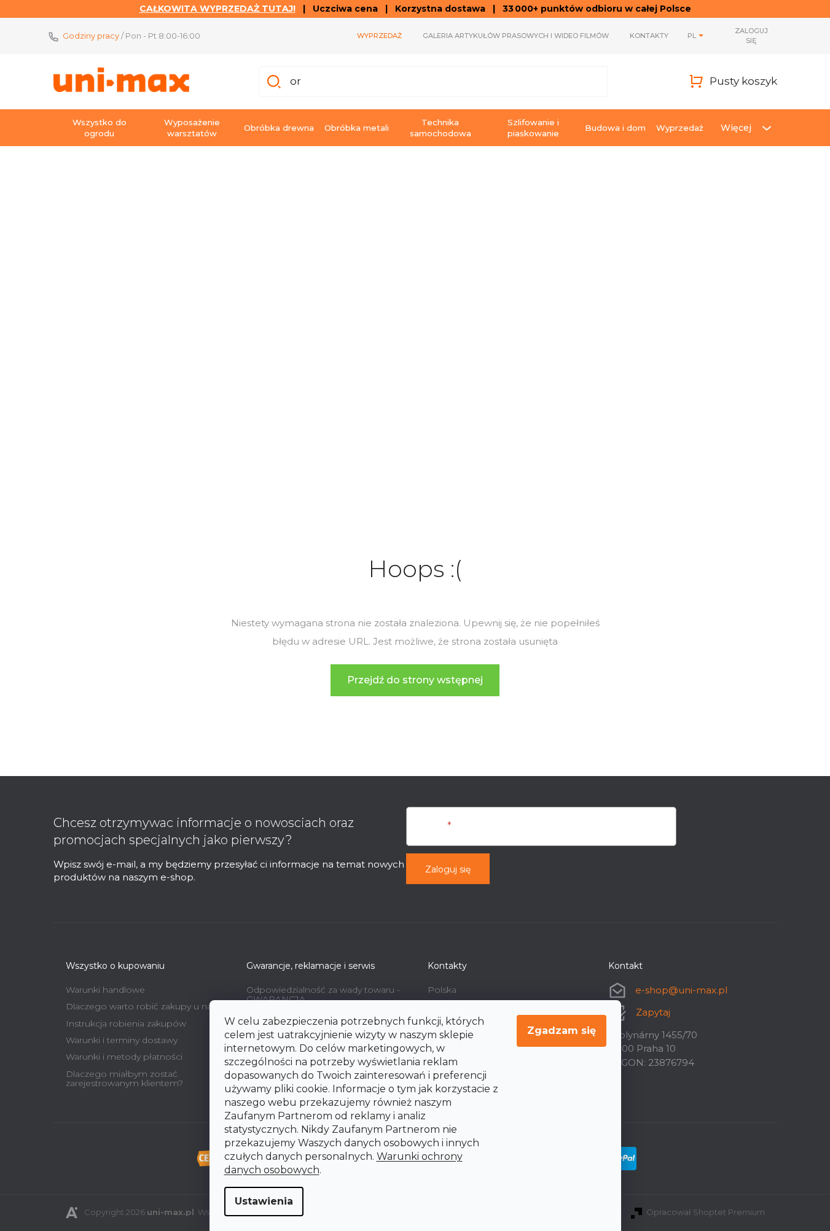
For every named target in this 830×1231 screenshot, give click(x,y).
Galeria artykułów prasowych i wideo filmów (516, 35)
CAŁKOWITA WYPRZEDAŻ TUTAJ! (217, 8)
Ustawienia (264, 1201)
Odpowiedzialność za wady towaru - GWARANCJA (323, 994)
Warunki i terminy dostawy (122, 1040)
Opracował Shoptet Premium (705, 1212)
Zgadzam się (561, 1030)
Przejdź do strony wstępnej (415, 680)
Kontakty (649, 35)
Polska (442, 989)
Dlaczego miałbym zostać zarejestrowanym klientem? (124, 1078)
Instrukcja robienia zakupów (126, 1023)
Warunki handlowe (105, 989)
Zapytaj (653, 1012)
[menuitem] (99, 127)
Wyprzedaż (379, 35)
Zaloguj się (448, 869)
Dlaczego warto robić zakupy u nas (141, 1006)
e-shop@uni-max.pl (681, 990)
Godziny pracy (91, 36)
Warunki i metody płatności (124, 1056)
